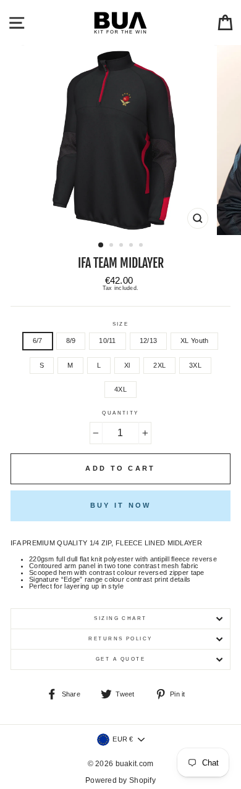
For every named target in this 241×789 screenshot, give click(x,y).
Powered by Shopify (120, 780)
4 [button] (132, 246)
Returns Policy (120, 639)
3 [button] (122, 246)
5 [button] (142, 246)
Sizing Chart (120, 618)
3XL (195, 365)
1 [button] (101, 245)
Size (120, 324)
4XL (120, 389)
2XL (159, 365)
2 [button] (112, 246)
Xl (127, 365)
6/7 (38, 340)
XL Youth (194, 340)
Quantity (120, 413)
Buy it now (120, 505)
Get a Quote (120, 659)
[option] (120, 140)
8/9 (71, 340)
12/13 (148, 340)
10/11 (107, 340)
